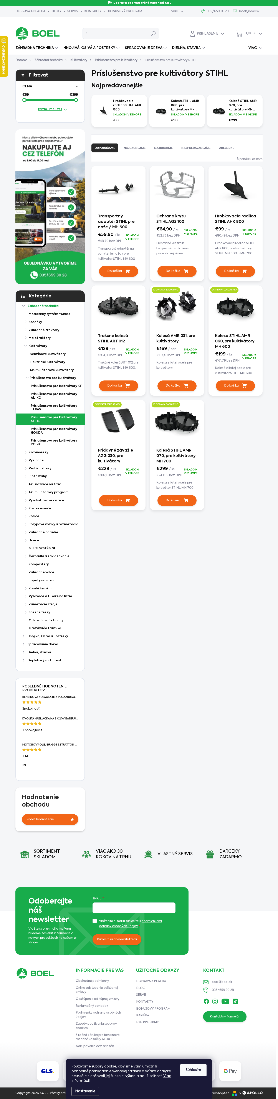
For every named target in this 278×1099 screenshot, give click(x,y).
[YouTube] (225, 1000)
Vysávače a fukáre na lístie (50, 596)
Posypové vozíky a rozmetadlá (53, 524)
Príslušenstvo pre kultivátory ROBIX (54, 442)
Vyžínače (36, 460)
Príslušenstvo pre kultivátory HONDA (54, 431)
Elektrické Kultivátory (47, 362)
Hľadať (153, 33)
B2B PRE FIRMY (147, 1022)
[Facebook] (206, 1000)
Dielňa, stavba (39, 652)
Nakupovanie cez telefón (95, 1046)
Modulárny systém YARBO (49, 314)
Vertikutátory (40, 468)
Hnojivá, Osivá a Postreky (48, 636)
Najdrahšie (163, 148)
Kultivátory (38, 346)
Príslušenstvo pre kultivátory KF (56, 386)
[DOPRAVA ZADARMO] (176, 309)
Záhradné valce (41, 572)
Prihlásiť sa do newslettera (117, 939)
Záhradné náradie (43, 532)
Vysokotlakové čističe (46, 500)
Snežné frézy (39, 612)
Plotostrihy (38, 476)
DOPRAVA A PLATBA (30, 11)
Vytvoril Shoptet (216, 1093)
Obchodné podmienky (92, 980)
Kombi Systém (40, 588)
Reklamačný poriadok (92, 1005)
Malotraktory (40, 338)
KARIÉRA (142, 1015)
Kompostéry (39, 564)
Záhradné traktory (44, 330)
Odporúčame (105, 148)
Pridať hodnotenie (40, 819)
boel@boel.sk (222, 982)
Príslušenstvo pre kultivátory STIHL (54, 419)
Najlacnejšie (135, 148)
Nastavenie (85, 1091)
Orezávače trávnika (45, 628)
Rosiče (34, 516)
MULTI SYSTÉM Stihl (44, 548)
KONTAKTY (92, 11)
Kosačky (35, 322)
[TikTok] (235, 1000)
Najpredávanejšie (195, 148)
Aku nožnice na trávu (46, 484)
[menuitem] (37, 48)
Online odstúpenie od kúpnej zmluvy (97, 990)
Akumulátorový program (48, 492)
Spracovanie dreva (43, 644)
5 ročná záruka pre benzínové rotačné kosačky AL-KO (98, 1037)
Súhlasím (193, 1070)
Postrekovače (40, 508)
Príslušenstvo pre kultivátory (53, 378)
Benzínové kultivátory (48, 354)
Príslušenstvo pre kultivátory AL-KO (54, 396)
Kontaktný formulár (225, 1016)
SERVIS (72, 11)
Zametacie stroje (43, 604)
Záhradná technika (43, 306)
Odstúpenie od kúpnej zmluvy (97, 999)
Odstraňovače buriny (46, 620)
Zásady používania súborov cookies (96, 1026)
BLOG (56, 11)
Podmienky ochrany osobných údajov (98, 1015)
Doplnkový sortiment (44, 660)
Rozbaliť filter (50, 109)
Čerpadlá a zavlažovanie (49, 556)
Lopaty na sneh (41, 580)
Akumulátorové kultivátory (52, 370)
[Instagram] (215, 1000)
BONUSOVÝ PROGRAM (125, 11)
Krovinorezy (38, 452)
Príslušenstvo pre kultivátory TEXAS (54, 407)
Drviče (34, 540)
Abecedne (226, 148)
